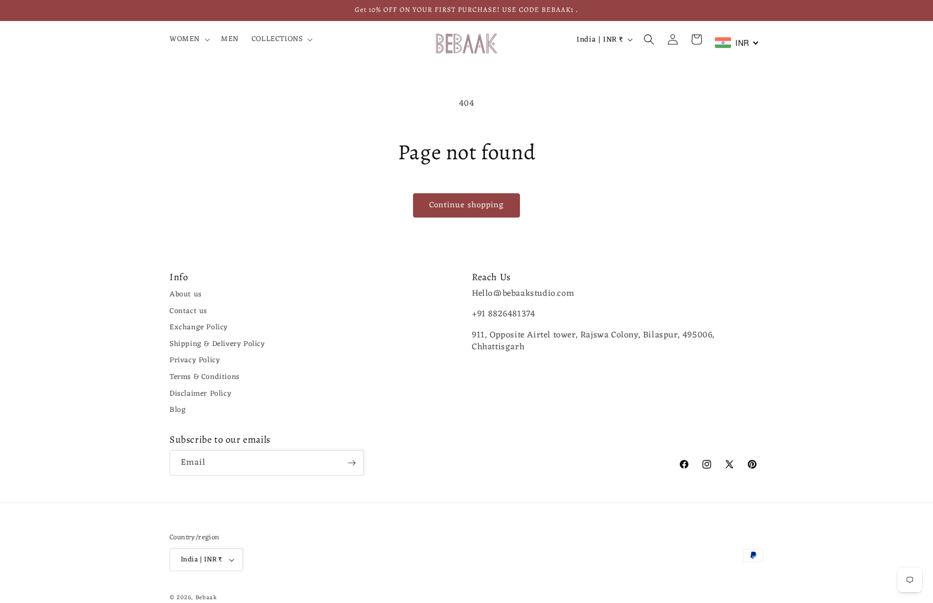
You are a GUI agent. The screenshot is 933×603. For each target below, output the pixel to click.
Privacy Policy (195, 360)
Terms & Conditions (205, 377)
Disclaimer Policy (200, 394)
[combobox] (737, 42)
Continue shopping (466, 205)
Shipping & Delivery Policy (217, 344)
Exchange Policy (199, 327)
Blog (178, 410)
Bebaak (206, 597)
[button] (188, 39)
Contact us (188, 311)
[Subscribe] (351, 463)
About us (186, 294)
